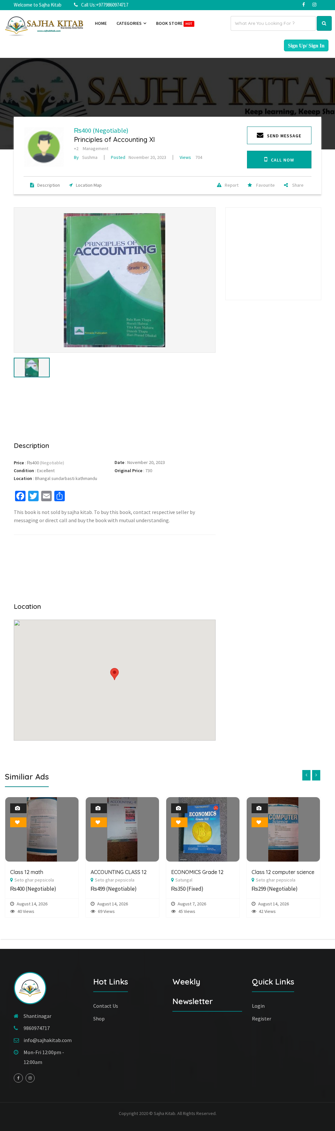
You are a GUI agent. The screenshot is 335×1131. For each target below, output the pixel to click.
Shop (99, 1018)
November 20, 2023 (138, 157)
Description (48, 185)
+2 (76, 148)
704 (191, 157)
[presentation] (306, 775)
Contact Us (105, 1005)
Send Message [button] (284, 136)
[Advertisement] (115, 408)
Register (261, 1018)
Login (258, 1005)
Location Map (89, 185)
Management (95, 148)
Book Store (174, 23)
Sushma (85, 157)
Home (101, 23)
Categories (129, 23)
